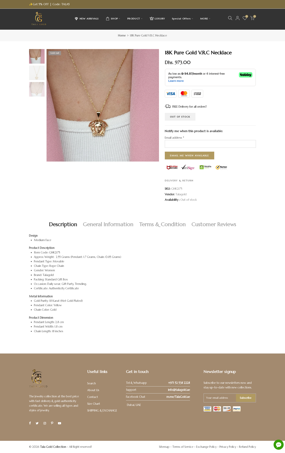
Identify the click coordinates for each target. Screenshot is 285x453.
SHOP (114, 18)
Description (63, 224)
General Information (108, 224)
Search (91, 383)
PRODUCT (133, 18)
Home (122, 35)
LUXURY (160, 18)
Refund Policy (247, 447)
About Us (93, 390)
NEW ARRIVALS (89, 18)
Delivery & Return (179, 180)
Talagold (181, 194)
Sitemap (164, 447)
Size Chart (93, 403)
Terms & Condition (162, 224)
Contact (92, 397)
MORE (204, 18)
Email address (174, 137)
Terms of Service (182, 447)
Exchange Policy (206, 447)
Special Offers (181, 18)
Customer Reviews (214, 224)
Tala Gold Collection (53, 447)
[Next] (152, 105)
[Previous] (52, 105)
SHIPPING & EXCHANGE (102, 410)
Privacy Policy (227, 447)
